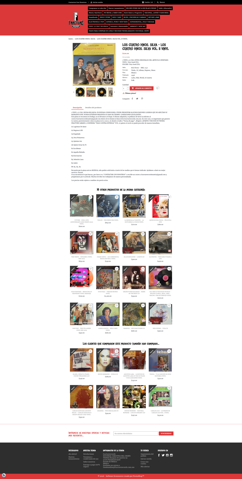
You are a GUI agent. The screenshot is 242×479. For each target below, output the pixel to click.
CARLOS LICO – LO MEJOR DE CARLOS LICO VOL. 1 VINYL (160, 412)
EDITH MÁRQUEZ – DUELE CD (108, 374)
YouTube (168, 455)
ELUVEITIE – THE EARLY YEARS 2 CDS (160, 258)
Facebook (160, 455)
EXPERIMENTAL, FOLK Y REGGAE (142, 22)
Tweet (137, 98)
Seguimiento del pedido (147, 455)
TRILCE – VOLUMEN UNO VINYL (107, 220)
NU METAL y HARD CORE (113, 13)
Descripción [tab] (77, 108)
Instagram (173, 455)
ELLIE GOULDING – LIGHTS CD (134, 257)
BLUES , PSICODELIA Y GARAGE (135, 17)
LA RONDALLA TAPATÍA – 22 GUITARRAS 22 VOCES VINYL (134, 221)
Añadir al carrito (142, 88)
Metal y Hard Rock (95, 13)
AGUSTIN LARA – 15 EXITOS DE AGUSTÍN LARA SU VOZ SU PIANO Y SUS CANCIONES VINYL (134, 376)
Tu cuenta (145, 450)
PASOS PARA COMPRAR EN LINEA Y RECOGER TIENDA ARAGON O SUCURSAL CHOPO (119, 31)
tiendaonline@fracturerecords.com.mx (118, 467)
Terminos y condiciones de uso (90, 458)
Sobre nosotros (89, 462)
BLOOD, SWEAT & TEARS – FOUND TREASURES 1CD (81, 375)
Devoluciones (88, 454)
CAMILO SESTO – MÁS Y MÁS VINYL (107, 329)
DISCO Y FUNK (105, 17)
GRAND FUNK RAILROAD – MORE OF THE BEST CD (134, 292)
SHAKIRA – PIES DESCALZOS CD (107, 411)
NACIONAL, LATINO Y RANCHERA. (157, 13)
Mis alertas (145, 467)
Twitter (164, 455)
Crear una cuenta (144, 463)
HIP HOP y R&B (153, 17)
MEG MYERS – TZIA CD (160, 328)
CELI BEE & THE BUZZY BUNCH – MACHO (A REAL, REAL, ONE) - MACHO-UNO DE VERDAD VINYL (160, 293)
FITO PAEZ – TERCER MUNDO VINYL (108, 292)
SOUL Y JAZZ (116, 17)
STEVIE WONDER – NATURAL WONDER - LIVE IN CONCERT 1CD (134, 412)
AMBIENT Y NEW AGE (137, 26)
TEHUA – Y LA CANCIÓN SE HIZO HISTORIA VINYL (160, 375)
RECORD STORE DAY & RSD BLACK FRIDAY (141, 8)
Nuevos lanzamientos (74, 458)
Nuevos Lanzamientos (116, 8)
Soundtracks (93, 17)
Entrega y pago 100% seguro (91, 466)
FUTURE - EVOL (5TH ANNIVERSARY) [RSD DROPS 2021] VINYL (81, 222)
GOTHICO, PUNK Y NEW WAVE (117, 22)
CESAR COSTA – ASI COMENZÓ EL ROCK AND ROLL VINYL (108, 258)
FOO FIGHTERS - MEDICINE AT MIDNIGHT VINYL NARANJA (81, 292)
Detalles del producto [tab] (93, 108)
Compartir (132, 98)
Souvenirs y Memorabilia (119, 26)
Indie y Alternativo (165, 8)
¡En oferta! (73, 454)
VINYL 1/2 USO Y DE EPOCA (98, 26)
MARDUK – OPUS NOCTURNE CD (134, 328)
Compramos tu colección (97, 8)
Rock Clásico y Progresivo (133, 13)
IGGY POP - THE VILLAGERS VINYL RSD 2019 (81, 329)
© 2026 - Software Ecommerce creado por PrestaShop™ (121, 476)
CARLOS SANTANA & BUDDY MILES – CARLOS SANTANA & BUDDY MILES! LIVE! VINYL (81, 412)
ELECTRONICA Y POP (96, 22)
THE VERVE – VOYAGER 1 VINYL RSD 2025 (81, 258)
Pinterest (142, 98)
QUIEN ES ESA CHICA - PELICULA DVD (160, 221)
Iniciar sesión (146, 459)
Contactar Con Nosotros (77, 2)
